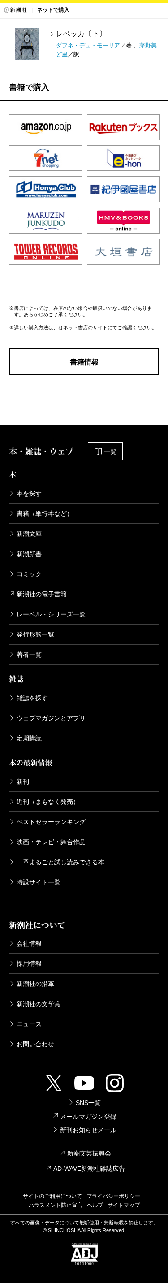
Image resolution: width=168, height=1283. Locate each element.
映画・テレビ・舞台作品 (51, 841)
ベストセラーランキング (51, 821)
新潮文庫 (29, 533)
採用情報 (29, 963)
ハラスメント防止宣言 (55, 1205)
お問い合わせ (35, 1044)
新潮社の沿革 (35, 983)
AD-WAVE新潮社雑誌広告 (89, 1168)
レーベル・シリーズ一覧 (51, 614)
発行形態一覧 (35, 634)
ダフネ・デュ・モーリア (88, 45)
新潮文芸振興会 (89, 1153)
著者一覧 (29, 654)
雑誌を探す (32, 697)
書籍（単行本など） (45, 513)
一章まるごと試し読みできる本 (60, 862)
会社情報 (29, 943)
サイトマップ (124, 1205)
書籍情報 (84, 362)
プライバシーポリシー (113, 1196)
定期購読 (29, 738)
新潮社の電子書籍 (42, 594)
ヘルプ (95, 1205)
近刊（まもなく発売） (48, 801)
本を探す (29, 493)
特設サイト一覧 (38, 882)
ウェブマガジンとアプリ (51, 718)
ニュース (29, 1024)
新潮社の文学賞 (38, 1003)
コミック (29, 574)
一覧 (110, 451)
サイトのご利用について (52, 1196)
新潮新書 (29, 553)
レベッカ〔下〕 (81, 34)
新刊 (23, 781)
